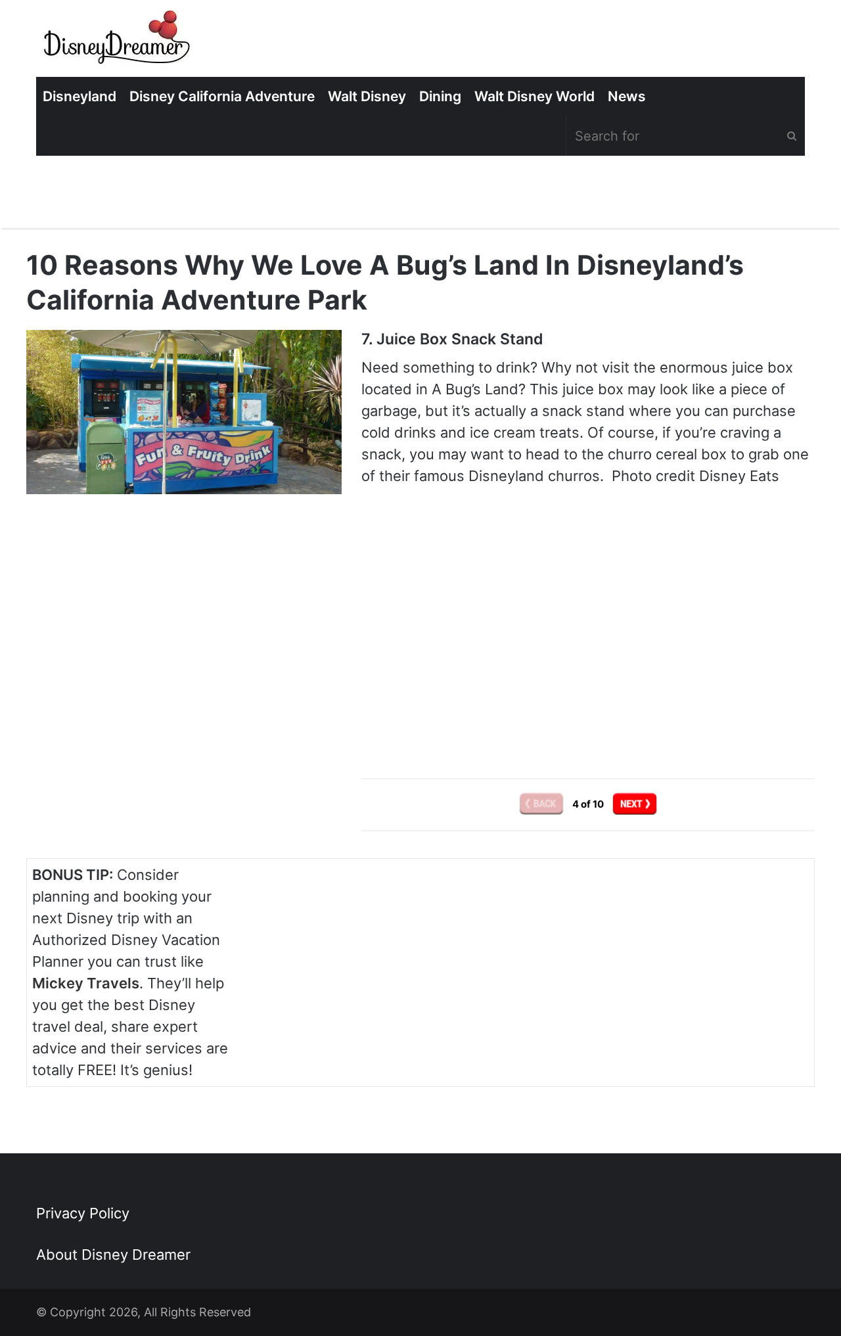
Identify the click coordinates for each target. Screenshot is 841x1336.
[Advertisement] (588, 642)
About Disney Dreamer (113, 1254)
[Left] (542, 804)
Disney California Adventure (222, 96)
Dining (440, 96)
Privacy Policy (82, 1213)
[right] (635, 804)
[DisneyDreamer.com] (118, 42)
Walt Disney (367, 96)
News (627, 96)
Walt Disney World (534, 96)
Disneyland (79, 96)
